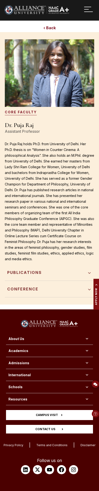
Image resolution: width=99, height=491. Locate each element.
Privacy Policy (13, 445)
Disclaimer (87, 445)
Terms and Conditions (52, 445)
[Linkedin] (25, 469)
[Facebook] (61, 469)
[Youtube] (49, 469)
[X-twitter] (37, 469)
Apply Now (96, 296)
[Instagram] (73, 469)
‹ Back (49, 27)
